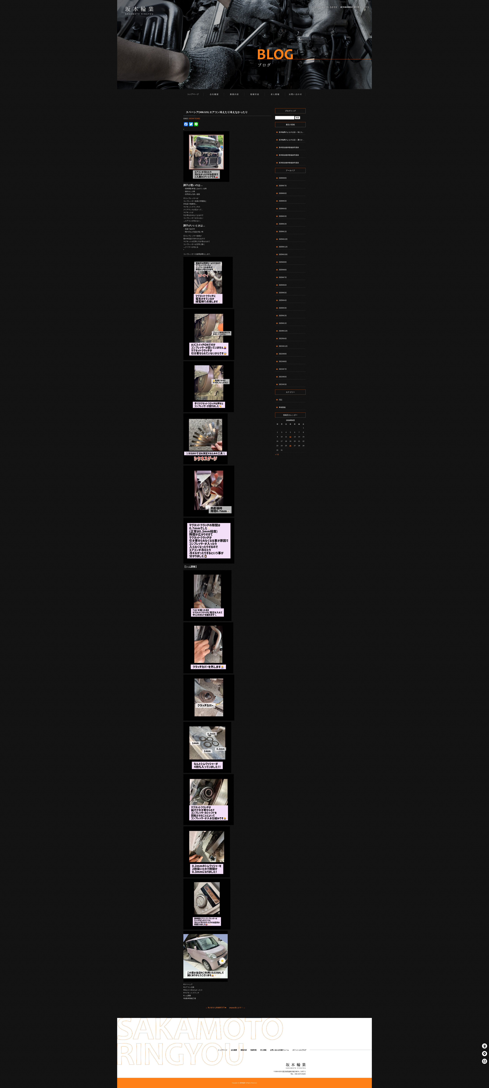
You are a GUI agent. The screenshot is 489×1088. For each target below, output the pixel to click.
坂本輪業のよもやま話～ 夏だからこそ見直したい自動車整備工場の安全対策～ (292, 140)
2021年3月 (283, 384)
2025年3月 (283, 308)
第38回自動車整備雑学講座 (289, 163)
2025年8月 (283, 270)
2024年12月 (283, 331)
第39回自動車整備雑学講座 (289, 155)
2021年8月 (283, 361)
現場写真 (254, 94)
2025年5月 (283, 293)
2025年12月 (283, 239)
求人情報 (275, 94)
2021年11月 (283, 346)
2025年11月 (283, 247)
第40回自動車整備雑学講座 (289, 147)
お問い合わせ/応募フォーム (295, 94)
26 (290, 446)
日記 (280, 400)
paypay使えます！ (237, 1008)
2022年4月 (283, 338)
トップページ (193, 94)
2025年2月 (283, 316)
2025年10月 (283, 254)
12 (290, 437)
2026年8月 (283, 178)
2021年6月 (283, 377)
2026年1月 (283, 231)
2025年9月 (283, 262)
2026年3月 (283, 216)
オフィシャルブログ (299, 1050)
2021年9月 (283, 354)
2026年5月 (283, 201)
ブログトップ (290, 111)
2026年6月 (283, 193)
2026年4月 (283, 209)
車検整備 (282, 407)
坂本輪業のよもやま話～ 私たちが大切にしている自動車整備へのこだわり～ (292, 132)
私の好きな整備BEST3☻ (216, 1008)
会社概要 (214, 94)
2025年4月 (283, 300)
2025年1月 (283, 323)
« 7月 (277, 454)
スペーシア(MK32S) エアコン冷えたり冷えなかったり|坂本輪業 (352, 2)
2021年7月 (283, 369)
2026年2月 (283, 224)
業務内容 (234, 94)
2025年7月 (283, 277)
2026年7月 (283, 186)
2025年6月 (283, 285)
